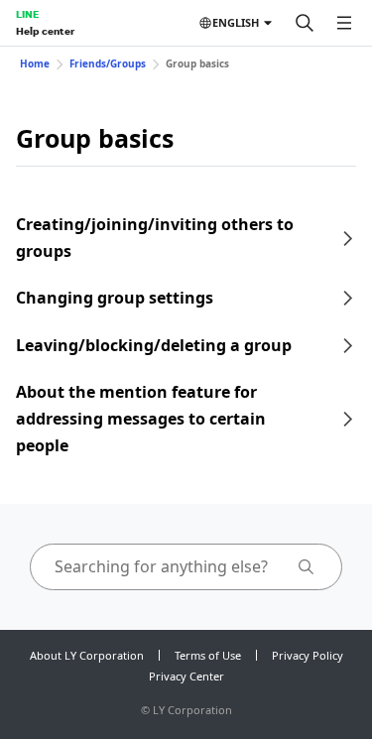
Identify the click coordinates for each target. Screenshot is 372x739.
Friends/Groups (107, 63)
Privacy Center (186, 676)
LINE (27, 14)
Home (35, 63)
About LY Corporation (87, 655)
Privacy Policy (307, 655)
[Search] (304, 23)
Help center (45, 31)
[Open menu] (344, 23)
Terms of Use (208, 655)
